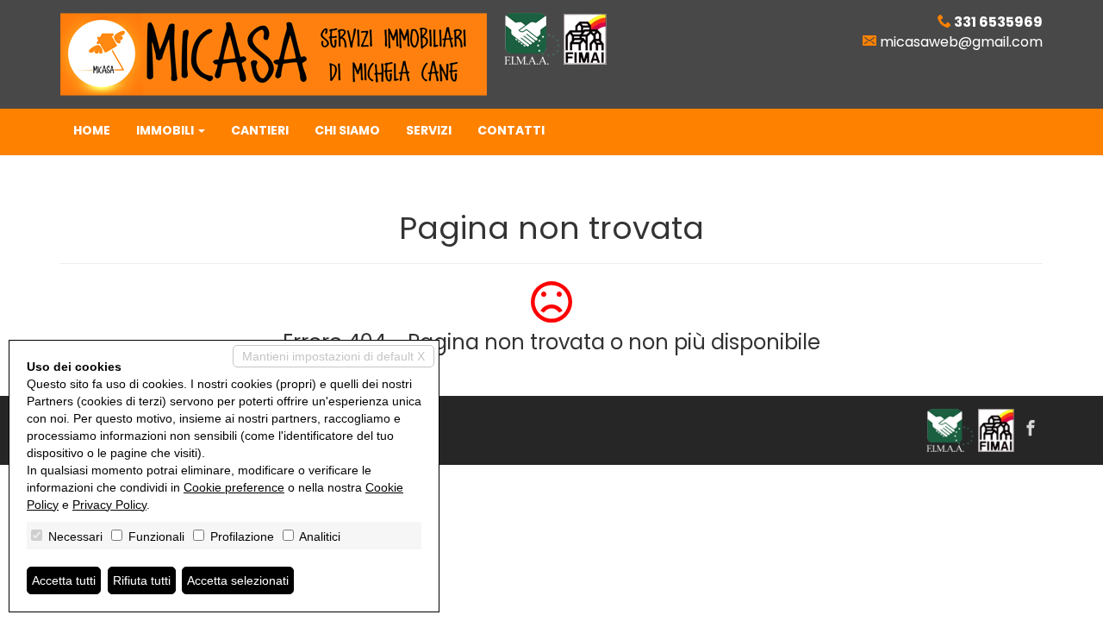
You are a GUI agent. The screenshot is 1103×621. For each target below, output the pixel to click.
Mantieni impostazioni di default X (333, 356)
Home (91, 130)
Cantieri (260, 130)
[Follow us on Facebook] (1030, 429)
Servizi (429, 130)
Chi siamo (347, 130)
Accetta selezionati (238, 580)
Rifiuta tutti (142, 580)
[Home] (273, 53)
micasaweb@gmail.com (961, 42)
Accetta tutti (64, 580)
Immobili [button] (166, 130)
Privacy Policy (109, 504)
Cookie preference (234, 487)
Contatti (511, 130)
